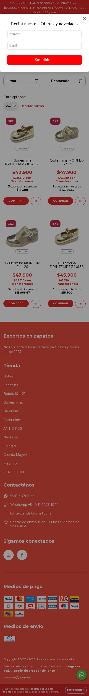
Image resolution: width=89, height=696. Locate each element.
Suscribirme (44, 60)
